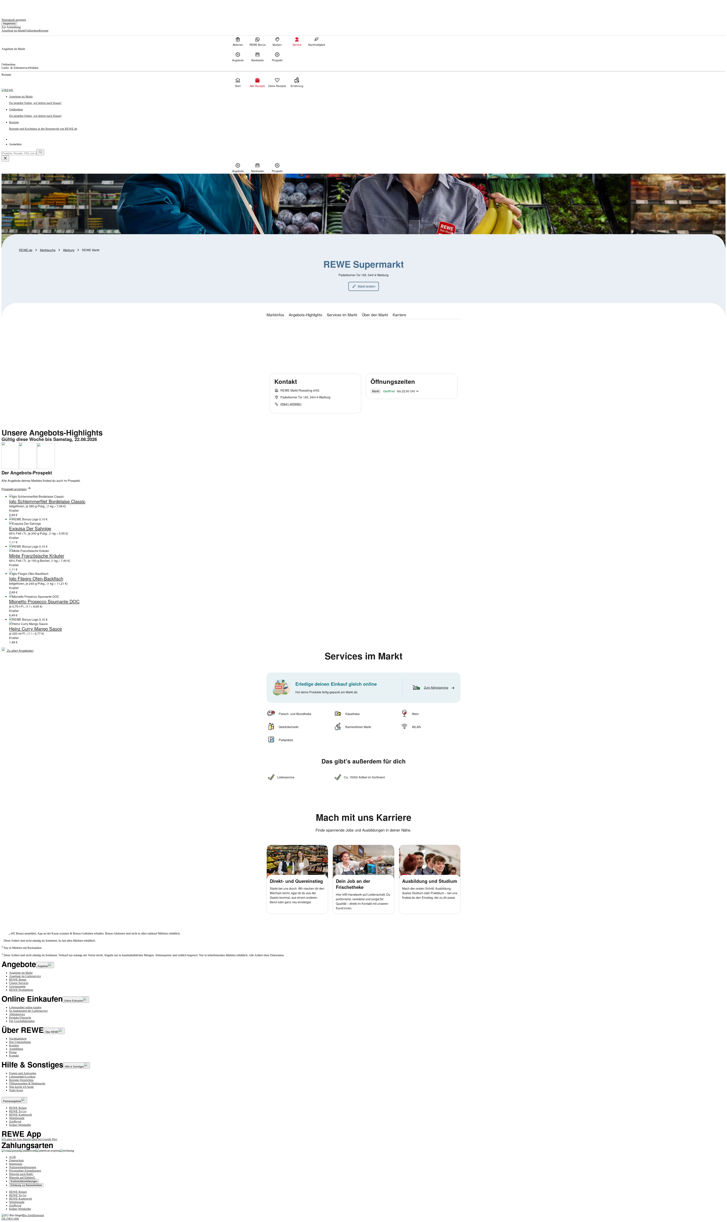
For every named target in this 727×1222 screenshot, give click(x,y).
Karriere (14, 1045)
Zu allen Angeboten (20, 650)
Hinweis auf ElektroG (22, 1177)
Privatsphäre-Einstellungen (25, 1170)
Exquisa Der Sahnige (30, 528)
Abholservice (17, 1014)
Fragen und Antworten (22, 1073)
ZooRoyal (15, 1121)
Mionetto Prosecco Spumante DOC (44, 601)
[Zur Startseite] (14, 7)
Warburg (68, 250)
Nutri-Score (16, 1090)
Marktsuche (47, 250)
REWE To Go (17, 1111)
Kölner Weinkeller (20, 1124)
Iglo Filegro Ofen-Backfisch (36, 578)
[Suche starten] (40, 152)
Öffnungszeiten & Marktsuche (27, 1083)
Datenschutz (16, 1160)
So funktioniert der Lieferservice (28, 1010)
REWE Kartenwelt (20, 1114)
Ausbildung (16, 1048)
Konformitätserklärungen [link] (24, 1181)
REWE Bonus (17, 979)
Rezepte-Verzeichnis (21, 1080)
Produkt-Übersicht (20, 1017)
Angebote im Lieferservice (25, 976)
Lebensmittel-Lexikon (22, 1076)
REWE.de (25, 250)
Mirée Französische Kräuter (36, 555)
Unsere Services (18, 983)
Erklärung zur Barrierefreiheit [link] (26, 1185)
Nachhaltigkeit (18, 1038)
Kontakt (14, 1055)
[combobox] (19, 153)
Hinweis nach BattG (21, 1174)
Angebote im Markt (21, 972)
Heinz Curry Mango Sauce (35, 628)
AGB (12, 1157)
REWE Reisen (18, 1107)
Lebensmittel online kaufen (25, 1007)
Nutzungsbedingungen (22, 1167)
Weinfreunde (16, 1118)
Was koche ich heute (21, 1086)
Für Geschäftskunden (22, 1021)
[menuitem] (238, 41)
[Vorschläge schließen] (5, 158)
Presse (13, 1052)
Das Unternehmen (20, 1042)
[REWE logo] (7, 90)
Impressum (15, 1163)
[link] (367, 100)
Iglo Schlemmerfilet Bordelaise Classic (47, 501)
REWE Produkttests (21, 989)
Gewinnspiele (17, 986)
